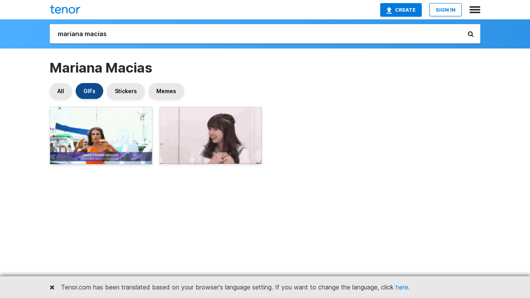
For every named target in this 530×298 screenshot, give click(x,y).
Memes (166, 91)
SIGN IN (446, 10)
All (60, 91)
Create (405, 10)
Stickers (126, 91)
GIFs (89, 91)
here (402, 287)
